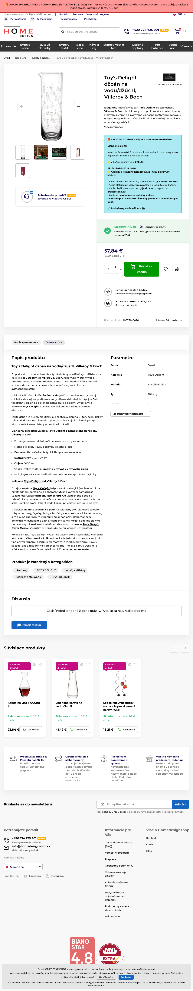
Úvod (7, 57)
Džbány (153, 394)
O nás (150, 844)
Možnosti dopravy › (155, 226)
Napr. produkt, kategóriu (82, 31)
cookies (88, 977)
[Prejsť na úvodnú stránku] (18, 32)
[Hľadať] (63, 31)
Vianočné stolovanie (29, 576)
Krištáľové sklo (157, 384)
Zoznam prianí (45, 18)
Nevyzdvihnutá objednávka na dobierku (114, 896)
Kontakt (64, 14)
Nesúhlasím (106, 977)
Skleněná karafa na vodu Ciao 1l (69, 704)
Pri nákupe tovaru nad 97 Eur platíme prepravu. (32, 767)
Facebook (35, 875)
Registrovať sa (69, 18)
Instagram (57, 875)
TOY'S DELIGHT (46, 570)
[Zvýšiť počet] (115, 267)
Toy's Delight (156, 374)
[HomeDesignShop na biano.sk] (82, 954)
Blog (149, 850)
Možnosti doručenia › (127, 305)
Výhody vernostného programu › (133, 293)
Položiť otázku (31, 625)
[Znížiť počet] (115, 271)
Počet (108, 269)
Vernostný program (98, 14)
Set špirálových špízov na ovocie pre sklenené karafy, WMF (119, 706)
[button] (78, 106)
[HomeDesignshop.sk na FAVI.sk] (110, 954)
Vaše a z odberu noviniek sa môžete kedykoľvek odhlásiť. (140, 812)
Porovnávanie (18, 18)
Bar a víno (21, 57)
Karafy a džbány (41, 57)
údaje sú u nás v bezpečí (115, 812)
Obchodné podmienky (119, 865)
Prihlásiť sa (90, 18)
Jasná (151, 365)
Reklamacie (112, 916)
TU (143, 208)
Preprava (78, 14)
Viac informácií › (114, 126)
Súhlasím (126, 977)
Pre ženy (21, 570)
